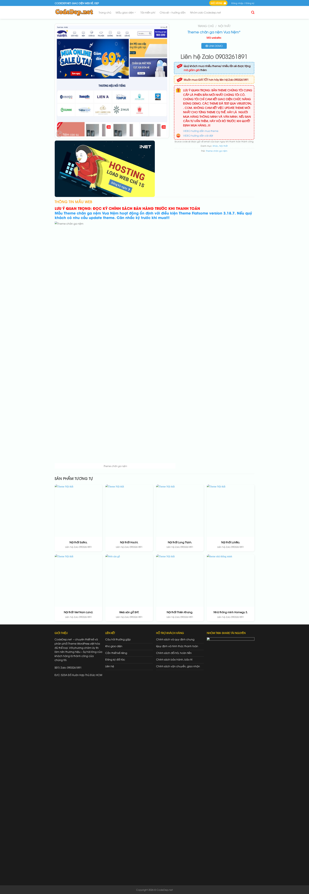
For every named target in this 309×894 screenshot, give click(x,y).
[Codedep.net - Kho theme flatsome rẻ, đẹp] (74, 12)
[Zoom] (59, 134)
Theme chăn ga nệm (216, 150)
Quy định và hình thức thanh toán (177, 646)
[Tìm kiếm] (252, 12)
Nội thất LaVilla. (230, 542)
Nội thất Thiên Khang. (180, 612)
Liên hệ (109, 666)
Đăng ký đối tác (115, 659)
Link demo (215, 46)
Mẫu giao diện (125, 12)
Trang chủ (105, 12)
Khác (215, 145)
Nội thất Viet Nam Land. (78, 612)
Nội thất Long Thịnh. (180, 542)
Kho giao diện (113, 646)
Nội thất (224, 26)
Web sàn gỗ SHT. (129, 612)
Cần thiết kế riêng (116, 653)
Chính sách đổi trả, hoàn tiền (174, 653)
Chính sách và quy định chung (175, 639)
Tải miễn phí (147, 12)
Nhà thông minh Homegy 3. (231, 612)
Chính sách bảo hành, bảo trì (174, 659)
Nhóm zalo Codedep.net (205, 12)
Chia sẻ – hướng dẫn (173, 12)
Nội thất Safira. (78, 542)
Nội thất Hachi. (129, 542)
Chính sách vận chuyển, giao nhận (178, 666)
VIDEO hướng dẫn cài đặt (198, 135)
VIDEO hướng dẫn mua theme (200, 130)
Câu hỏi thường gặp (118, 639)
